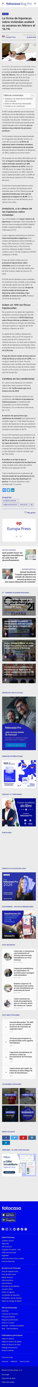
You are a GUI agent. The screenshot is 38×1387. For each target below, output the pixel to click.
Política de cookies (8, 1382)
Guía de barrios (7, 1283)
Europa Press (11, 37)
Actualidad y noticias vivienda (12, 1298)
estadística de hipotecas (11, 501)
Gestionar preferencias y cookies (13, 1258)
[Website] (16, 536)
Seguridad (5, 1255)
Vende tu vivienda (8, 1350)
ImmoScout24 (24, 1361)
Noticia (5, 14)
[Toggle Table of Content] (31, 95)
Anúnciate (5, 1311)
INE (32, 505)
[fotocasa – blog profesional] (19, 3)
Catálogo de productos (9, 1347)
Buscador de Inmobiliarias (10, 1286)
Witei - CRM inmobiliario (10, 1329)
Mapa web (5, 1244)
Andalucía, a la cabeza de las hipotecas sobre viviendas (19, 100)
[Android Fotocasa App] (9, 1220)
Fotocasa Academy (8, 1317)
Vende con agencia (8, 1292)
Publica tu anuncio (8, 1339)
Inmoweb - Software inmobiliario (13, 1326)
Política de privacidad (9, 1252)
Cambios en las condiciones (15, 106)
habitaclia (14, 1361)
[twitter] (10, 1229)
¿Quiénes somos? (8, 1241)
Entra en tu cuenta (8, 1323)
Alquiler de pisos (7, 1277)
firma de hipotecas (10, 505)
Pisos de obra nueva (9, 1274)
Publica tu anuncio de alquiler (12, 1342)
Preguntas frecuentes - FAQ (11, 1250)
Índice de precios (7, 1280)
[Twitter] (20, 536)
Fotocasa (5, 1361)
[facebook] (3, 1229)
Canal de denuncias (8, 1261)
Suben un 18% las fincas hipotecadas (18, 104)
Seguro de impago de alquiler (12, 1301)
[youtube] (14, 1229)
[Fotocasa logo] (18, 1208)
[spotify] (25, 1229)
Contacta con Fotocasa (10, 1314)
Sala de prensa (7, 1247)
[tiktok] (22, 1229)
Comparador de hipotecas (11, 1295)
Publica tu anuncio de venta (11, 1345)
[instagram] (6, 1229)
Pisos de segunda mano (10, 1271)
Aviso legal (5, 1374)
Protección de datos (9, 1378)
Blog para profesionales (10, 1320)
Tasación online (7, 1289)
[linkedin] (18, 1229)
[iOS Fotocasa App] (9, 1215)
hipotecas (23, 505)
